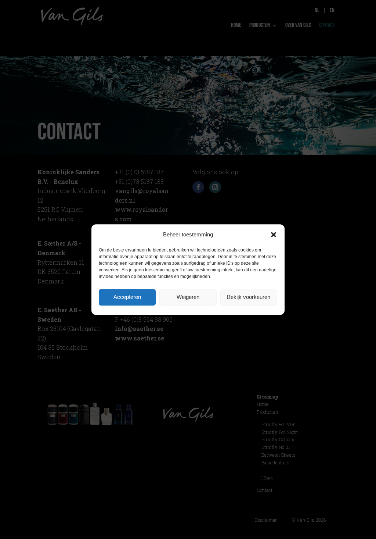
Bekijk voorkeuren (248, 297)
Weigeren (188, 297)
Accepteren (127, 297)
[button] (273, 234)
